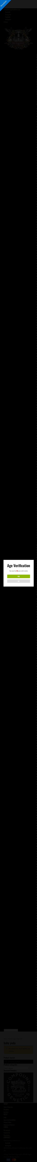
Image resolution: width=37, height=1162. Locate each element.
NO (18, 581)
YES (19, 576)
